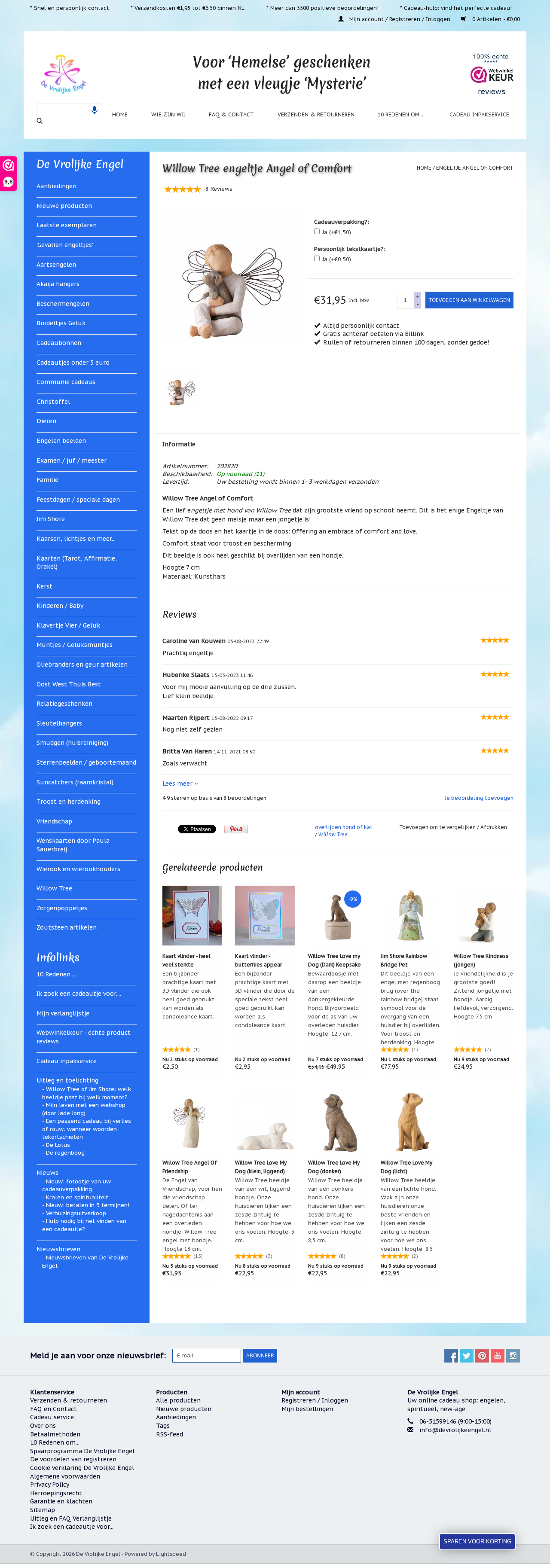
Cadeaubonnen (59, 343)
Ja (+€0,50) (336, 259)
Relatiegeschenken (64, 703)
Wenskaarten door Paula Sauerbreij (73, 845)
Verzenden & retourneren (316, 114)
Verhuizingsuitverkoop (76, 1213)
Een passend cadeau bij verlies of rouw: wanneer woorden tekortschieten (86, 1128)
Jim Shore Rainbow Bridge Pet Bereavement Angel (406, 961)
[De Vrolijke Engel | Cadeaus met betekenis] (63, 73)
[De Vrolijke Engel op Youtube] (497, 1356)
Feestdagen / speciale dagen (78, 499)
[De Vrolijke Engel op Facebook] (451, 1356)
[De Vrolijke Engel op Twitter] (467, 1356)
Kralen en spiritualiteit (77, 1197)
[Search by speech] (94, 110)
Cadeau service (52, 1417)
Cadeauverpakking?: (341, 222)
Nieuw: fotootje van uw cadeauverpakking (76, 1185)
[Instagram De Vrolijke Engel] (513, 1356)
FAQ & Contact (231, 114)
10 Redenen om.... (55, 1442)
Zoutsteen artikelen (67, 927)
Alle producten (178, 1400)
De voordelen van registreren (73, 1459)
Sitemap (42, 1510)
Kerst (44, 586)
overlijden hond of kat (344, 827)
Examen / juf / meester (72, 460)
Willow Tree (54, 888)
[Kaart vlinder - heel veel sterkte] (192, 915)
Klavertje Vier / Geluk (68, 625)
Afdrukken (493, 827)
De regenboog (65, 1152)
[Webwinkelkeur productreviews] (492, 73)
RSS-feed (169, 1434)
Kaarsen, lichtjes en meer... (76, 539)
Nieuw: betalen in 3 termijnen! (87, 1205)
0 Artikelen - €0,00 (495, 18)
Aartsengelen (56, 264)
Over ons (43, 1426)
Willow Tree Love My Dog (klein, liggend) (261, 1166)
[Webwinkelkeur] (463, 1463)
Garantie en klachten (61, 1501)
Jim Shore (51, 519)
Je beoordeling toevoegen (479, 798)
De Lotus (58, 1145)
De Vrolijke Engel (80, 164)
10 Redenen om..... (402, 114)
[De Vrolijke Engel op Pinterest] (482, 1356)
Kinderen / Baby (60, 606)
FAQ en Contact (53, 1409)
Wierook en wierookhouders (78, 869)
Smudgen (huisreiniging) (72, 743)
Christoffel (53, 401)
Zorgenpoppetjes (62, 908)
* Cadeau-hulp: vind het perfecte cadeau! (456, 7)
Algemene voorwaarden (65, 1476)
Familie (47, 480)
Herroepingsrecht (56, 1493)
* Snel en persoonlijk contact (69, 7)
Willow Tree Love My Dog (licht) (406, 1166)
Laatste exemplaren (67, 225)
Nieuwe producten (64, 206)
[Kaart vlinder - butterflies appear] (265, 915)
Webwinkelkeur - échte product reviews (84, 1037)
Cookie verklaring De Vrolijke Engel (82, 1468)
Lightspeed (171, 1554)
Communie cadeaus (66, 382)
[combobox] (69, 110)
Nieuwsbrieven (58, 1249)
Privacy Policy (49, 1484)
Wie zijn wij (168, 114)
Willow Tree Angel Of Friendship (189, 1166)
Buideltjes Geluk (61, 323)
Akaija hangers (58, 284)
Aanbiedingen (56, 186)
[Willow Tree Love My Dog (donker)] (338, 1122)
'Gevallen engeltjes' (65, 245)
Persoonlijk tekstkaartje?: (349, 249)
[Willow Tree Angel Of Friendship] (192, 1122)
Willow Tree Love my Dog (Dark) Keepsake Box (334, 961)
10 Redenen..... (57, 974)
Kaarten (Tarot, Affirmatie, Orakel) (77, 563)
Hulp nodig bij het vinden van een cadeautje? (84, 1225)
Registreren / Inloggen (314, 1400)
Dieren (46, 421)
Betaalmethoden (55, 1434)
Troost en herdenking (69, 801)
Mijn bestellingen (307, 1409)
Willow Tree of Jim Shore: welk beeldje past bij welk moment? (86, 1093)
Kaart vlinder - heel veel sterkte (186, 960)
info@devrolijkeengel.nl (455, 1430)
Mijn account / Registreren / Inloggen (400, 18)
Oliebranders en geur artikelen (82, 664)
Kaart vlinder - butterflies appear (258, 960)
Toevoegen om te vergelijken (438, 827)
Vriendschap (54, 821)
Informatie (179, 444)
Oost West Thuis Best (69, 684)
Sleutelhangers (59, 723)
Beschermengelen (63, 304)
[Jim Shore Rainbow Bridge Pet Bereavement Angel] (411, 915)
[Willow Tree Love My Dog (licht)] (411, 1122)
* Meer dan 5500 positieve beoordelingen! (322, 7)
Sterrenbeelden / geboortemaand (86, 762)
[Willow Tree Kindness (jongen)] (484, 915)
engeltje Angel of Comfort (474, 168)
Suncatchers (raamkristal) (75, 782)
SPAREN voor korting (477, 1541)
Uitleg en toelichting (67, 1080)
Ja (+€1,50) (336, 232)
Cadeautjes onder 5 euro (73, 362)
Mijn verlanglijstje (63, 1013)
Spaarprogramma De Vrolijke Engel (82, 1451)
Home (120, 114)
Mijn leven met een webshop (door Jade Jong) (83, 1109)
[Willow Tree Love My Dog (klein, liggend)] (265, 1122)
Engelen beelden (61, 441)
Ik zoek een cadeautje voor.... (79, 993)
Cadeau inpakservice (479, 114)
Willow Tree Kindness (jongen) (481, 960)
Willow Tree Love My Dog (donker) (334, 1166)
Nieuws (47, 1173)
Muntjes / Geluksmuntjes (75, 645)
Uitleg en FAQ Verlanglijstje (71, 1518)
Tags (163, 1426)
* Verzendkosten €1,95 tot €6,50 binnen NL (187, 7)
